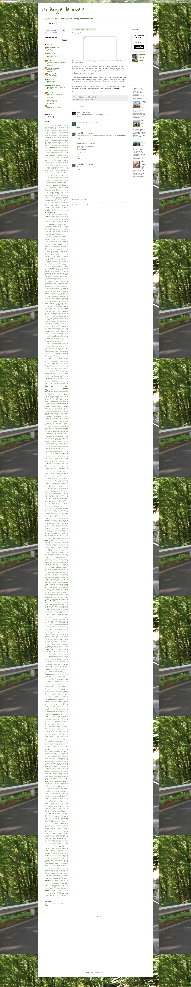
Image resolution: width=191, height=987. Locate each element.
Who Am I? (52, 24)
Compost (58, 289)
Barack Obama (62, 182)
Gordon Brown (57, 416)
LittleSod (59, 547)
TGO (48, 823)
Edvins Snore (51, 348)
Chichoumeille (48, 264)
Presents (49, 688)
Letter (59, 536)
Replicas (64, 716)
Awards (53, 174)
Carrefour (63, 238)
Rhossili (60, 723)
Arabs (46, 162)
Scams (58, 751)
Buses (46, 224)
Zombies (62, 895)
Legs (61, 531)
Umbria (52, 848)
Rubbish (49, 734)
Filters (65, 376)
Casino (59, 241)
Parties (55, 651)
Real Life (55, 709)
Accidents (52, 132)
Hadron (60, 433)
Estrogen (54, 360)
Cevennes (54, 253)
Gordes (50, 416)
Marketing (58, 567)
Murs (59, 609)
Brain (62, 213)
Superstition (57, 810)
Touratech (57, 835)
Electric (47, 351)
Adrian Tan (47, 135)
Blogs (65, 199)
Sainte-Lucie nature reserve (59, 743)
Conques (54, 294)
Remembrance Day (57, 714)
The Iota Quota (51, 93)
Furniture (53, 401)
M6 (55, 559)
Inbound (55, 476)
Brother (47, 218)
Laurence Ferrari (49, 523)
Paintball (66, 646)
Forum (58, 389)
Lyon (51, 559)
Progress (66, 691)
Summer (54, 808)
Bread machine (55, 214)
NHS (65, 622)
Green (66, 424)
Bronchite (64, 216)
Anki (48, 152)
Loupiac (49, 555)
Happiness (49, 436)
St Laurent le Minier (60, 796)
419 (61, 127)
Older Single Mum (52, 100)
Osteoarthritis (57, 642)
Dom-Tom (47, 328)
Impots (66, 473)
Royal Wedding (64, 733)
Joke (65, 495)
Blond (46, 200)
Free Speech (65, 393)
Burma (60, 223)
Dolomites (63, 326)
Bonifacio (66, 204)
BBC (65, 184)
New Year (50, 621)
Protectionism (48, 694)
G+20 (58, 401)
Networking (58, 619)
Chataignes (48, 258)
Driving (48, 338)
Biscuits (61, 194)
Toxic (59, 836)
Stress (66, 805)
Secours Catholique (61, 759)
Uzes (51, 852)
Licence (49, 538)
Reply (78, 117)
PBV (51, 654)
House (48, 463)
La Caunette (59, 506)
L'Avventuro (50, 505)
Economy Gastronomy (50, 346)
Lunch (57, 557)
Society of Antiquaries (56, 781)
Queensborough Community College (53, 703)
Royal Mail (56, 733)
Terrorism (58, 821)
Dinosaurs (53, 321)
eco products (48, 344)
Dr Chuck (47, 335)
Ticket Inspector (62, 830)
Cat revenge (48, 246)
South (58, 786)
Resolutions (54, 719)
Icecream (59, 470)
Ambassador (48, 148)
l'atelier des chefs (56, 503)
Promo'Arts (63, 693)
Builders (52, 219)
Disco (64, 323)
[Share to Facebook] (93, 97)
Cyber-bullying (48, 308)
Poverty (56, 684)
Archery (52, 162)
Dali (65, 310)
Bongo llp (59, 204)
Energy (53, 355)
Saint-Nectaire (58, 741)
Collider (49, 284)
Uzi (56, 852)
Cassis (64, 241)
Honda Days (143, 162)
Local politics (64, 549)
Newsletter (47, 622)
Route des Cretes (49, 731)
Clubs (60, 276)
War (54, 875)
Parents (59, 649)
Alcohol (56, 143)
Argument (47, 163)
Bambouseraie (63, 177)
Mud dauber (56, 607)
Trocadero (64, 845)
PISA (60, 666)
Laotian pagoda (62, 520)
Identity (51, 471)
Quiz (54, 704)
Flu (67, 383)
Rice (65, 723)
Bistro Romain (54, 195)
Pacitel (54, 646)
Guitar (50, 431)
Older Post (124, 202)
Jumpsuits (47, 498)
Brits (58, 216)
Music (60, 612)
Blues (67, 200)
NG (61, 622)
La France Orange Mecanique (54, 510)
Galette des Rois (51, 403)
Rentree (58, 716)
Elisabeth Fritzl (48, 353)
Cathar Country (64, 246)
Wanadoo (49, 875)
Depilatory (47, 316)
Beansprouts (63, 185)
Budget (59, 218)
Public (62, 694)
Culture (53, 306)
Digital (66, 318)
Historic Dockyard (62, 449)
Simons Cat (63, 770)
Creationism (58, 303)
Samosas (55, 746)
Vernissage (57, 860)
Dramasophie (55, 336)
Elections (64, 350)
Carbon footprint (56, 234)
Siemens (49, 770)
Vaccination (63, 852)
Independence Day (51, 480)
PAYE (46, 654)
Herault (47, 444)
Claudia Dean (55, 273)
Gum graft (56, 431)
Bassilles (60, 184)
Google (58, 414)
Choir (59, 266)
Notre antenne (48, 629)
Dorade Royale (56, 333)
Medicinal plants (49, 577)
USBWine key (61, 850)
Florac (56, 383)
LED (51, 531)
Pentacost (58, 656)
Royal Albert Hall (59, 731)
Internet (47, 485)
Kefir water (52, 500)
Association (48, 168)
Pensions (51, 656)
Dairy (61, 310)
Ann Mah (53, 152)
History (56, 451)
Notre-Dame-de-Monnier (60, 629)
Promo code (55, 693)
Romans (49, 728)
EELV (57, 348)
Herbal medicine (49, 446)
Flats (65, 380)
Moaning (53, 589)
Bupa (65, 221)
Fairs (52, 368)
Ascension (65, 165)
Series (48, 763)
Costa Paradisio (49, 299)
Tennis (52, 821)
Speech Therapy (62, 789)
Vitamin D (64, 868)
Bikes (52, 192)
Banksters (47, 182)
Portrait (55, 681)
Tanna (46, 816)
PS (54, 694)
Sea (65, 758)
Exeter (60, 363)
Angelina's (55, 150)
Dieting (61, 318)
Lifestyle (64, 540)
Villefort (64, 865)
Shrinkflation (48, 768)
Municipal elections (50, 609)
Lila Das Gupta (57, 544)
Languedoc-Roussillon (50, 520)
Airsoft (59, 142)
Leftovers (56, 531)
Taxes (55, 816)
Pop (56, 679)
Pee (88, 99)
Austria (57, 170)
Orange (49, 641)
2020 (51, 127)
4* (58, 127)
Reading (47, 709)
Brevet (61, 214)
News (64, 621)
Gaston (65, 406)
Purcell (59, 698)
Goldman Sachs (51, 414)
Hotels (59, 461)
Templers (47, 821)
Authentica (63, 170)
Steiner (47, 801)
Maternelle (57, 572)
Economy (64, 344)
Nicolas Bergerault (58, 624)
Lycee (62, 557)
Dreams (61, 336)
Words (46, 887)
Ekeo (67, 348)
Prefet (59, 686)
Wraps (51, 888)
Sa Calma (64, 736)
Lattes (64, 521)
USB (55, 850)
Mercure (54, 582)
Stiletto (52, 803)
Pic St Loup (65, 664)
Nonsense (53, 627)
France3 (61, 391)
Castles (54, 244)
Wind (48, 885)
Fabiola (65, 365)
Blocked (65, 197)
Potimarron (57, 683)
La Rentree (53, 513)
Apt (54, 160)
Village (58, 865)
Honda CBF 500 (58, 458)
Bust (58, 224)
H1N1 (54, 433)
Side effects (65, 768)
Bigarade (47, 192)
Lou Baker (57, 554)
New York (58, 621)
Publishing (47, 698)
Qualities (47, 701)
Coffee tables (50, 279)
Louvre (54, 555)
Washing (59, 875)
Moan (48, 589)
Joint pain (59, 495)
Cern (48, 253)
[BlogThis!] (89, 97)
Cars (52, 239)
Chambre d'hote (62, 254)
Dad (48, 310)
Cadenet (66, 226)
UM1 (48, 848)
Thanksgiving (63, 823)
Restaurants (48, 721)
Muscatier (55, 611)
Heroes (62, 446)
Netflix (52, 619)
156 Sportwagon (64, 123)
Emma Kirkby (65, 353)
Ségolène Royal (49, 761)
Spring (61, 791)
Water (51, 877)
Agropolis (60, 140)
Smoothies (60, 778)
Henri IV (55, 443)
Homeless (47, 456)
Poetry (66, 671)
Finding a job (48, 378)
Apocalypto (63, 159)
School (57, 755)
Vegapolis (64, 855)
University (63, 848)
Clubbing (55, 276)
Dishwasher (54, 325)
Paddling (60, 646)
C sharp (47, 226)
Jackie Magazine (61, 488)
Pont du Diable (57, 678)
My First (48, 614)
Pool (52, 679)
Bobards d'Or (59, 202)
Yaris (52, 892)
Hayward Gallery (49, 439)
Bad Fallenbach (55, 175)
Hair (65, 433)
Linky (65, 545)
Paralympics (65, 647)
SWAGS (47, 811)
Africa (46, 138)
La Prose (63, 511)
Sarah (78, 133)
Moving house (59, 606)
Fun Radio (63, 399)
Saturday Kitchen (57, 749)
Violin (61, 867)
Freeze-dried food (58, 394)
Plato (65, 668)
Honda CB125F (49, 458)
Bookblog (50, 61)
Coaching (66, 276)
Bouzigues (47, 210)
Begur (66, 189)
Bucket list (53, 218)
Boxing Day (63, 210)
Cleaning (47, 274)
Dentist (57, 314)
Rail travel (52, 706)
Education (65, 346)
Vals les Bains (63, 853)
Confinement (63, 293)
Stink (57, 803)
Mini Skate (65, 587)
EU (46, 361)
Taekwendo (65, 813)
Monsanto (64, 595)
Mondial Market (53, 594)
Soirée (51, 783)
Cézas (66, 253)
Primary (61, 688)
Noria (59, 627)
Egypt (62, 348)
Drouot (58, 338)
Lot (65, 552)
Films (60, 376)
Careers (49, 236)
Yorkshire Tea (48, 893)
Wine (53, 885)
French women (51, 396)
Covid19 (47, 301)
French (66, 394)
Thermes (47, 828)
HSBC (60, 465)
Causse (47, 249)
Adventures (48, 137)
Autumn (47, 172)
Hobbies (47, 453)
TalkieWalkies (57, 815)
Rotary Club (57, 729)
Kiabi (58, 500)
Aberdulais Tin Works (56, 130)
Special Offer (53, 789)
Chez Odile (63, 263)
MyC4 (53, 614)
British (66, 214)
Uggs (56, 846)
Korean (66, 501)
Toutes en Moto (51, 836)
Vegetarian (56, 856)
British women (51, 216)
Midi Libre (63, 585)
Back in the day (51, 81)
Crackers (64, 301)
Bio (62, 192)
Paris (65, 649)
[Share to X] (91, 97)
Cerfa (67, 251)
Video (65, 861)
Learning (60, 530)
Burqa (65, 223)
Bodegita (66, 202)
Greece (61, 424)
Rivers (59, 724)
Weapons (47, 878)
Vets (55, 861)
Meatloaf (59, 575)
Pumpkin (54, 698)
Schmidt (63, 753)
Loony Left (54, 552)
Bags (62, 175)
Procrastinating (48, 691)
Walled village (56, 873)
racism (59, 704)
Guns (62, 431)
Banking (64, 179)
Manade (64, 564)
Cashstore (53, 241)
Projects (49, 693)
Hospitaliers (65, 460)
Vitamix (47, 870)
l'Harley (64, 505)
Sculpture (59, 758)
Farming (55, 370)
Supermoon (49, 810)
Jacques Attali (57, 490)
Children (47, 266)
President (55, 688)
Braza (66, 213)
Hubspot (66, 465)
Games (59, 403)
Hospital (59, 460)
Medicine (57, 577)
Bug (46, 219)
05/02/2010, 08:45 (88, 133)
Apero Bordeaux (49, 159)
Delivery (55, 313)
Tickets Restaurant (56, 831)
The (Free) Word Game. (53, 101)
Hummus (64, 466)
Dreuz (66, 336)
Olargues (47, 636)
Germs (54, 411)
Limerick (64, 544)
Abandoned (63, 128)
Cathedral (49, 248)
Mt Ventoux (48, 607)
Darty (54, 311)
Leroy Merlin (54, 533)
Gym (67, 431)
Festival (61, 371)
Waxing (64, 877)
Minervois (52, 587)
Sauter (53, 751)
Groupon (58, 428)
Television (63, 820)
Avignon (47, 174)
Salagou (47, 744)
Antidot (52, 157)
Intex (58, 485)
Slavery (58, 774)
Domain (53, 328)
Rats (58, 708)
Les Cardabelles (49, 535)
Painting (49, 647)
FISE (65, 378)
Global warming (59, 413)
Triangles (54, 843)
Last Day (58, 521)
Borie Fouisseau (56, 207)
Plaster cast (59, 668)
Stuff (61, 806)
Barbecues (48, 184)
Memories (47, 580)
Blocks (46, 199)
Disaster (57, 323)
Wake (48, 871)
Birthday (54, 194)
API (57, 159)
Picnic (48, 666)
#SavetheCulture (49, 123)
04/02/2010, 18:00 (86, 112)
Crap (52, 303)
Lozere (64, 555)
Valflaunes (55, 853)
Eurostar (55, 361)
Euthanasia (65, 361)
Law (58, 525)
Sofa (46, 783)
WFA (58, 882)
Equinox (49, 358)
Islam (50, 486)
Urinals (91, 99)
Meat (53, 575)
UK (60, 847)
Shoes (46, 764)
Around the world (64, 163)
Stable (65, 798)
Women (64, 885)
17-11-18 (49, 125)
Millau (46, 587)
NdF (51, 617)
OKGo (56, 634)
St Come (65, 793)
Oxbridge (53, 644)
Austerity (52, 170)
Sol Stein (57, 783)
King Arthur (49, 501)
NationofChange (54, 616)
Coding (66, 278)
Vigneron (47, 865)
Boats (52, 202)
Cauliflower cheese (62, 248)
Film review (54, 376)
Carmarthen (56, 236)
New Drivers (65, 619)
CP (59, 301)
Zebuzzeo (52, 895)
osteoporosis (65, 642)
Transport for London (50, 841)
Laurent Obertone (51, 525)
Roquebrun (61, 728)
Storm (66, 803)
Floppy (51, 383)
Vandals (47, 855)
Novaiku (47, 631)
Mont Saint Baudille (58, 597)
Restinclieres (58, 721)
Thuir (55, 830)
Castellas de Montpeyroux (61, 243)
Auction (64, 168)
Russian (52, 736)
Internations (63, 483)
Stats (58, 800)
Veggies (64, 856)
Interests (47, 483)
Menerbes (64, 580)
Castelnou (47, 244)
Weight (56, 880)
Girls (46, 413)
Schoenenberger (49, 754)
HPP (56, 465)
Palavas (55, 647)
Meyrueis (66, 584)
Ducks (48, 340)
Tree (48, 843)
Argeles (64, 162)
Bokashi (49, 204)
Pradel (61, 684)
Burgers (55, 223)
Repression (47, 718)
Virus (54, 868)
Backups (47, 175)
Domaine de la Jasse (50, 329)
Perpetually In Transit (53, 74)
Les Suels (53, 536)
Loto (46, 554)
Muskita (66, 612)
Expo (60, 365)
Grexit (49, 426)
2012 (65, 125)
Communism (56, 288)
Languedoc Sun (62, 518)
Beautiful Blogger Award (50, 187)
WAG (67, 870)
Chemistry (47, 263)
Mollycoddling (60, 590)
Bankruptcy (56, 180)
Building (59, 219)
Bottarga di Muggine (51, 209)
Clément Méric (55, 274)
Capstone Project (60, 233)
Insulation (54, 481)
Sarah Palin (54, 748)
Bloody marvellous (59, 200)
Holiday (62, 453)
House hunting (64, 463)
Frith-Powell (60, 398)
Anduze (61, 148)
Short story (63, 764)
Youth (46, 895)
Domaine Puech (49, 331)
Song (46, 785)
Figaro (63, 375)
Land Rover (55, 516)
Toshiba (51, 835)
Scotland (47, 758)
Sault (65, 749)
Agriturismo (53, 140)
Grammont (49, 423)
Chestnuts (55, 263)
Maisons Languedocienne (60, 562)
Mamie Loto (55, 564)
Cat (65, 244)
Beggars (62, 189)
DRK (53, 338)
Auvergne (53, 172)
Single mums (59, 771)
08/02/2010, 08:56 (88, 164)
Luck (52, 557)
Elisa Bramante (63, 351)
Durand (60, 340)
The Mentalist (48, 825)
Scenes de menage (51, 753)
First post (60, 378)
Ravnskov (64, 708)
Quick (65, 703)
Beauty (59, 187)
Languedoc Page (49, 518)
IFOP (61, 471)
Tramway (49, 840)
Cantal (64, 231)
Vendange (56, 858)
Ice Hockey (52, 470)
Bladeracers (63, 195)
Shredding (63, 766)
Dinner (62, 319)
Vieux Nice (63, 863)
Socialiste (64, 779)
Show (46, 766)
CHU (59, 268)
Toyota (64, 836)
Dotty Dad (64, 333)
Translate (58, 33)
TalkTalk (64, 815)
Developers (54, 316)
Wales (53, 872)
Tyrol (51, 846)
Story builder (54, 805)
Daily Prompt (54, 310)
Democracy (63, 313)
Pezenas (47, 661)
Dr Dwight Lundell (56, 335)
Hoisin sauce (55, 453)
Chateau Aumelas (57, 258)
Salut (48, 746)
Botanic (64, 207)
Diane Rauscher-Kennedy (51, 318)
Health (56, 440)
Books (63, 205)
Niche (51, 624)
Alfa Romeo (63, 143)
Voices (56, 870)
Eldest (56, 350)
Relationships (63, 713)
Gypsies (49, 433)
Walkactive (65, 871)
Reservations (57, 718)
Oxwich (58, 644)
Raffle (46, 706)
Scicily (48, 756)
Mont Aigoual (48, 597)
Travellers (66, 841)
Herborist (56, 446)
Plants (52, 668)
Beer (52, 189)
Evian (48, 363)
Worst (46, 888)
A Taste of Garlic (49, 128)
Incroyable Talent (64, 478)
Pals (60, 647)
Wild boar (57, 883)
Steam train (63, 800)
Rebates (64, 709)
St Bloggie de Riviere (63, 9)
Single (52, 771)
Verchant (47, 860)
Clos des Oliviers (64, 274)
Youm (55, 893)
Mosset (52, 602)
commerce (49, 288)
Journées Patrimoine (62, 496)
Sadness (47, 738)
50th (65, 127)
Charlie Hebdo (56, 256)
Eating (53, 343)
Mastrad (49, 572)
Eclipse (65, 343)
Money (49, 596)
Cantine (47, 233)
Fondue (64, 385)
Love (59, 555)
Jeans (59, 493)
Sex (59, 763)
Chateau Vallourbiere (57, 259)
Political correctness (56, 673)
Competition (63, 288)
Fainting (47, 368)
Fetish (81, 99)
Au (53, 168)
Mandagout (48, 565)
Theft (65, 826)
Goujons (66, 419)
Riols (46, 724)
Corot (53, 298)
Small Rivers (53, 778)
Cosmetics (64, 298)
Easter (48, 343)
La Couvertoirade (57, 508)
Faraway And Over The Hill (53, 107)
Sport (56, 791)
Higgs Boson (61, 448)
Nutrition (64, 631)
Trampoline (65, 838)
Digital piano (50, 319)
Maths (64, 572)
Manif (55, 565)
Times (46, 833)
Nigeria (66, 624)
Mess (46, 584)
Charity (47, 256)
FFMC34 (57, 375)
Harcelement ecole (59, 436)
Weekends (48, 880)
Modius (53, 590)
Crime (54, 304)
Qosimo (65, 699)
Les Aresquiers (63, 533)
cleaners (64, 273)
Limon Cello (53, 545)
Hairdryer (47, 434)
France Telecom (53, 391)
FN (47, 385)
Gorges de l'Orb (56, 418)
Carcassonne (65, 234)
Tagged (49, 815)
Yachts (46, 892)
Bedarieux (65, 187)
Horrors (53, 460)
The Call (49, 49)
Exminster (66, 363)
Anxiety (57, 157)
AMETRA (55, 148)
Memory (54, 580)
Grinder (55, 426)
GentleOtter (54, 409)
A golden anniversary (52, 75)
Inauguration (48, 476)
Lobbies (57, 549)
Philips (46, 663)
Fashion (61, 370)
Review (49, 723)
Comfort (57, 286)
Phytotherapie (48, 664)
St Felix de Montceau (50, 795)
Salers (52, 744)
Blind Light (58, 197)
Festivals (53, 373)
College (66, 283)
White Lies (63, 882)
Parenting (50, 649)
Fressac (66, 396)
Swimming (60, 811)
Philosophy (55, 663)
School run (65, 754)
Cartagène (59, 239)
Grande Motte (58, 423)
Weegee (64, 878)
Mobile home (60, 589)
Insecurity (47, 481)
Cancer (59, 231)
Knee (61, 501)
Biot (66, 192)
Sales (57, 744)
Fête (59, 373)
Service (54, 763)
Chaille (54, 254)
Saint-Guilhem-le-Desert (58, 739)
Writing (47, 890)
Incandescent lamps (63, 476)
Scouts (53, 758)
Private (55, 689)
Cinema (54, 269)
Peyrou (64, 659)
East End (66, 341)
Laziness (63, 525)
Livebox (65, 547)
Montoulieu (63, 599)
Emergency (57, 353)
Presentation (65, 686)
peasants (64, 654)
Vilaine (53, 865)
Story (48, 805)
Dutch (46, 341)
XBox (65, 890)
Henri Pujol (63, 443)
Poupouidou (50, 684)
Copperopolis (63, 296)
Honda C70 (63, 456)
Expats (48, 365)
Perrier (46, 657)
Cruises (47, 306)
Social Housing (56, 779)
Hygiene (47, 468)
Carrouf (47, 239)
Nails (65, 614)
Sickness (59, 768)
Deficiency (47, 313)
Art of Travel (58, 165)
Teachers (66, 816)
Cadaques (53, 226)
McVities (66, 574)
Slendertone (48, 776)
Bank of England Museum (52, 179)
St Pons (59, 798)
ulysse (66, 846)
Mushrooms (53, 612)
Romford (55, 728)
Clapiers (65, 271)
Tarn (51, 816)
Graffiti (60, 421)
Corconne (47, 298)
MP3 (66, 606)
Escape (54, 358)
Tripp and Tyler (56, 845)
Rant (63, 706)
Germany (49, 411)
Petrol (53, 659)
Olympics (53, 637)
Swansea (53, 811)
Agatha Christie (54, 138)
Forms (54, 389)
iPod (46, 486)
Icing (64, 470)
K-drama (61, 498)
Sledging (64, 774)
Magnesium (58, 560)
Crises (59, 304)
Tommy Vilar (60, 833)
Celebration (48, 251)
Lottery (51, 554)
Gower (55, 421)
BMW (48, 202)
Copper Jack (55, 296)
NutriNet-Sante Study (56, 631)
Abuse (46, 132)
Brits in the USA (51, 53)
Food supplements (56, 386)
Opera (60, 639)
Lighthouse (47, 542)
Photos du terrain (51, 69)
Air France (53, 142)
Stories (61, 803)
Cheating (49, 261)
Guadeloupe (60, 429)
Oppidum (66, 639)
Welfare (47, 882)
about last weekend (52, 106)
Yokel (65, 892)
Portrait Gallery (62, 681)
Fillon (48, 376)
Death (64, 311)
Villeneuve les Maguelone (51, 867)
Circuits (59, 269)
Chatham (66, 259)
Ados (65, 133)
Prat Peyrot (53, 686)
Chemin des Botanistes (60, 261)
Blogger (52, 199)
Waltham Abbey (64, 873)
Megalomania (56, 579)
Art (52, 165)
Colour (55, 284)
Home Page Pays (62, 455)
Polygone (64, 674)
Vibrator (60, 861)
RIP (50, 724)
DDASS (59, 311)
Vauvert (53, 855)
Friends (54, 398)
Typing (46, 846)
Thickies (53, 828)
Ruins (61, 734)
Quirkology (47, 704)
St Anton (59, 793)
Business (52, 224)
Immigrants (60, 473)
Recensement (48, 711)
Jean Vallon (53, 493)
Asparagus (54, 167)
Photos (63, 663)
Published (64, 696)
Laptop (47, 521)
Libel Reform (65, 536)
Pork (60, 679)
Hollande (54, 455)
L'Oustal (53, 506)
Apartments (64, 157)
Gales (66, 401)
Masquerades (65, 570)
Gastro (46, 408)
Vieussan (56, 863)
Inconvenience (55, 478)
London (59, 550)
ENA (48, 355)
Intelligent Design (62, 481)
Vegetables (47, 856)
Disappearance (48, 323)
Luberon (47, 557)
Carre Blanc (55, 238)
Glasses (51, 413)
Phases (54, 661)
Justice (54, 498)
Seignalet (57, 761)
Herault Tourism (62, 444)
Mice (48, 585)
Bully (54, 221)
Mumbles (63, 607)
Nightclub (49, 626)
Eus (60, 361)
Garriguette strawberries (50, 406)
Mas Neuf (52, 570)
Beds (48, 189)
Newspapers (55, 622)
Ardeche (59, 162)
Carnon (47, 238)
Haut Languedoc (61, 438)
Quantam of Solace (56, 701)
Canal (54, 231)
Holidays (47, 455)
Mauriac (54, 574)
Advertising (56, 137)
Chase (64, 256)
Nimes (61, 626)
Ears (61, 341)
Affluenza (64, 137)
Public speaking (55, 696)
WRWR (54, 890)
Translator (56, 840)
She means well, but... (53, 47)
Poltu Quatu (56, 674)
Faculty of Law (57, 366)
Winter (58, 885)
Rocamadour (65, 726)
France (85, 99)
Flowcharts (62, 383)
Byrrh (65, 224)
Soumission (52, 785)
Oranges (55, 641)
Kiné (67, 500)
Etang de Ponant (62, 360)
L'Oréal (47, 506)
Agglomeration (63, 138)
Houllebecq (65, 461)
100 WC (57, 123)
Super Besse (65, 808)
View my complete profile (141, 59)
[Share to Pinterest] (95, 97)
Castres (60, 244)
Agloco (46, 140)
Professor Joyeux (58, 691)
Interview (53, 485)
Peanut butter (57, 654)
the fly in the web (82, 122)
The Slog (51, 826)
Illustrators (53, 473)
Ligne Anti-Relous (113, 66)
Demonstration (48, 314)
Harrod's (52, 438)
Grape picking (54, 424)
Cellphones (55, 251)
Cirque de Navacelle (56, 271)
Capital (52, 233)
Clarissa (47, 273)
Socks (64, 781)
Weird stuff (63, 880)
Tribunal (60, 843)
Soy (48, 788)
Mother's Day (48, 604)
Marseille (61, 569)
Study (55, 806)
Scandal (64, 751)
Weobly (53, 882)
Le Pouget (55, 528)
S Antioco (58, 736)
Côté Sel (57, 299)
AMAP (59, 147)
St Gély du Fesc (61, 795)
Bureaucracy (48, 223)
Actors (65, 132)
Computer (53, 291)
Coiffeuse (62, 279)
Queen (64, 701)
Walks (48, 873)
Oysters (49, 646)
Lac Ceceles (60, 515)
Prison (49, 689)
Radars (64, 704)
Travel (59, 841)
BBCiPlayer (47, 185)
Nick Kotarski (81, 143)
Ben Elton (56, 190)
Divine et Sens (62, 325)
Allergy (55, 145)
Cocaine (49, 278)
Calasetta (59, 228)
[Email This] (88, 97)
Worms (64, 887)
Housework (50, 465)
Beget (56, 189)
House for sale (55, 463)
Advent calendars (63, 135)
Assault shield (63, 167)
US (51, 850)
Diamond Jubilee (63, 316)
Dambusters (48, 311)
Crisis (65, 304)
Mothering (64, 604)
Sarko (66, 748)
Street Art (61, 805)
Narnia (46, 616)
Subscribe (138, 47)
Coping (48, 296)
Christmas (50, 268)
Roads (58, 726)
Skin (65, 773)
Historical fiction (48, 451)
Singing (47, 771)
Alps (46, 147)
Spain (62, 788)
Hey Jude (53, 448)
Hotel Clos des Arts (51, 461)
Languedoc (63, 516)
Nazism (47, 617)
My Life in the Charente (53, 85)
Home (45, 24)
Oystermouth (65, 644)
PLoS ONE (55, 669)
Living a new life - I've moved (143, 104)
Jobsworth (53, 495)
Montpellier (48, 601)
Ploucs (62, 669)
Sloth (63, 776)
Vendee (64, 858)
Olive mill (61, 636)
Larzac (52, 521)
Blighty (52, 197)
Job (48, 495)
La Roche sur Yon (62, 513)
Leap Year (53, 530)
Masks (58, 570)
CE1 (59, 249)
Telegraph (49, 820)
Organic (64, 641)
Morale (46, 602)
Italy (52, 488)
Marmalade (54, 569)
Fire (55, 378)
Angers (61, 150)
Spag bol (57, 788)
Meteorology (58, 584)
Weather (55, 878)
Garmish (65, 404)
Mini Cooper (58, 587)
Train (52, 838)
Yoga (60, 892)
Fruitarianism (50, 399)
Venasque (47, 858)
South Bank (65, 786)
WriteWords (63, 888)
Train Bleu (58, 838)
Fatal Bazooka (53, 371)
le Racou (63, 528)
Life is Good (57, 540)
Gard (46, 404)
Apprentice (47, 160)
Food (47, 386)
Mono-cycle (56, 595)
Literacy (47, 547)
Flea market (56, 381)
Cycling (55, 308)
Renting (53, 716)
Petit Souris (61, 657)
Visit (58, 868)
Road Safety (52, 726)
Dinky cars (57, 319)
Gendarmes (57, 408)
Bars (54, 184)
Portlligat (49, 681)
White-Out (47, 883)
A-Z (57, 128)
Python (59, 699)
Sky (54, 774)
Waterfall (58, 877)
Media (64, 575)
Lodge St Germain (50, 550)
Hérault (53, 445)
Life (46, 540)
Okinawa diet (63, 634)
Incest (48, 478)
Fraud (58, 393)
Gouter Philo (50, 421)
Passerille (56, 653)
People (64, 656)
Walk (59, 871)
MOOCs (64, 601)
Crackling (47, 303)
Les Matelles (60, 535)
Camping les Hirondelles (60, 229)
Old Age (54, 636)
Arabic (65, 160)
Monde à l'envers (56, 592)
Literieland (53, 547)
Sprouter (53, 793)
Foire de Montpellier (55, 385)
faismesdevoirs (58, 368)
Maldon (47, 564)
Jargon (62, 491)
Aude (46, 170)
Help (65, 441)
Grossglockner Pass (49, 428)
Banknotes (47, 180)
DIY (52, 326)
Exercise (53, 363)
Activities (59, 132)
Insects (65, 480)
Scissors (59, 756)
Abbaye (47, 130)
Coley (62, 281)
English (59, 355)
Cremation (65, 303)
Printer (66, 688)
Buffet (65, 218)
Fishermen (59, 380)
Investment (64, 485)
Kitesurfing (56, 501)
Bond (54, 204)
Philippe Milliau (62, 661)
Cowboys (54, 301)
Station (53, 800)
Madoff (52, 560)
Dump (53, 340)
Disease (47, 325)
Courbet (64, 299)
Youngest (62, 893)
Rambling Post (138, 88)
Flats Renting (48, 381)
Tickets (46, 831)
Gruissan (65, 428)
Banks (64, 180)
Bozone (57, 213)
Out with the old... (143, 122)
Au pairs (59, 168)
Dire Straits (59, 321)
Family (64, 368)
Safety (54, 738)
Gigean (59, 411)
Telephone (56, 820)
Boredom (47, 207)
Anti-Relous (61, 153)
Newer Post (76, 202)
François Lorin (52, 393)
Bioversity (47, 194)
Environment (56, 356)
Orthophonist (48, 642)
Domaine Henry (62, 329)
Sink (65, 771)
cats (55, 248)
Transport (64, 840)
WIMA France (65, 883)
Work (52, 887)
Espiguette (60, 358)
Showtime (54, 766)
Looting (61, 552)
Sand (61, 746)
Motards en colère (61, 602)
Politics (49, 674)
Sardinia (61, 748)
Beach (55, 185)
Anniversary (59, 152)
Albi (52, 143)
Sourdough (52, 786)
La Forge (64, 508)
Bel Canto (49, 190)
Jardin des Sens (55, 491)
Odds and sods (49, 634)
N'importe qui (60, 614)
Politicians (65, 673)
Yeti (56, 892)
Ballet (67, 175)
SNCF (66, 778)
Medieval (64, 577)
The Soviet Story (58, 826)
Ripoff (54, 724)
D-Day (66, 308)
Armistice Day (55, 163)
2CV (55, 127)
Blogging (58, 199)
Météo (51, 584)
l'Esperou (58, 505)
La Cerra (66, 506)
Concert (47, 293)
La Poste (56, 511)
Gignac (65, 411)
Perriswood (53, 657)
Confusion (47, 294)
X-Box (60, 890)
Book (48, 205)
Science (54, 756)
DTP (67, 338)
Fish (46, 380)
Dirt (65, 321)
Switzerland (51, 813)
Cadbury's (60, 226)
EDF (59, 346)
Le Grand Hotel (61, 526)
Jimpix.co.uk (65, 493)
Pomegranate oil (49, 676)
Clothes (49, 276)
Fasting (66, 370)
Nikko (56, 626)
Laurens (57, 523)
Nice (46, 624)
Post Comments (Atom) (86, 205)
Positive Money (48, 683)
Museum (47, 612)
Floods (46, 383)
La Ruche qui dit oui (50, 515)
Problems (63, 689)
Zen (57, 895)
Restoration (65, 721)
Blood (51, 200)
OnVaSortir (53, 639)
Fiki (67, 375)
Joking (46, 496)
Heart (62, 439)
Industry (59, 480)
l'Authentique (65, 503)
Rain (58, 706)
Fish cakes (52, 380)
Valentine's (47, 853)
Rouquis (64, 729)
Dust (65, 340)
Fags (65, 366)
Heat (53, 441)
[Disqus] (121, 943)
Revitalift (55, 723)
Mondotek (61, 594)
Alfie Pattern (48, 145)
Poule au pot (65, 683)
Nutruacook (48, 632)
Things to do (59, 828)
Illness (46, 473)
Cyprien (61, 308)
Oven (48, 644)
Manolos (61, 565)
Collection (60, 283)
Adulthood (54, 135)
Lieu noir (64, 538)
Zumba (52, 897)
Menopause (48, 582)
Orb (59, 641)
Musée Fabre (62, 611)
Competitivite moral (49, 289)
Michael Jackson (55, 585)
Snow (48, 779)
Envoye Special (64, 356)
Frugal (66, 398)
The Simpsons (56, 825)
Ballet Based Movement (52, 177)
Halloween (60, 434)
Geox (61, 409)
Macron (60, 559)
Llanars (51, 549)
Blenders (47, 197)
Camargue (65, 228)
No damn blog (51, 80)
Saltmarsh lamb (64, 744)
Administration (48, 133)
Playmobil (47, 669)
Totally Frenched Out (53, 68)
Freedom (49, 394)
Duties (51, 341)
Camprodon (48, 231)
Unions (57, 848)
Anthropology (54, 153)
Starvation (47, 800)
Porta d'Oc (65, 679)
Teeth (62, 818)
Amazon (65, 147)
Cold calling (55, 281)
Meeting (47, 579)
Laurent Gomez (64, 523)
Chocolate (53, 266)
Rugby (55, 734)
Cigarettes (47, 269)
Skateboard (48, 773)
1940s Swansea (57, 125)
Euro (50, 361)
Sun (59, 808)
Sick (54, 768)
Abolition (65, 130)
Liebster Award (56, 538)
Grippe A (63, 426)
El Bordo (49, 350)
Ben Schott (63, 190)
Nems (63, 617)
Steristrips (61, 801)
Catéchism (56, 246)
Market (52, 567)
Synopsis (59, 813)
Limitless (47, 545)
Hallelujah (54, 434)
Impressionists (51, 475)
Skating (55, 773)
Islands (55, 486)
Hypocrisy (53, 468)
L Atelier (48, 503)
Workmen (58, 887)
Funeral (47, 401)
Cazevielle (53, 249)
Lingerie (60, 545)
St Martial (53, 798)
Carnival (64, 236)
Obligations (55, 632)
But (61, 224)
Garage (65, 403)
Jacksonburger (48, 490)
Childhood (63, 264)
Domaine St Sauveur (61, 331)
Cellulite (61, 251)
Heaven (59, 441)
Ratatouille (52, 708)
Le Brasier (53, 526)
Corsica (58, 298)
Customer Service (62, 306)
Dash (78, 112)
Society (47, 781)
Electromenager (54, 351)
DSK (63, 338)
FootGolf (49, 389)
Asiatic (48, 167)
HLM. (65, 451)
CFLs (48, 254)
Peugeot (59, 659)
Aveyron (64, 172)
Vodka (52, 870)
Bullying (59, 221)
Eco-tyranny (57, 344)
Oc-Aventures (62, 632)
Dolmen (57, 326)
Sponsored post (49, 791)
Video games (48, 863)
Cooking (60, 295)
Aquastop (59, 160)
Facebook (47, 366)
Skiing (60, 773)
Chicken (56, 264)
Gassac (59, 406)
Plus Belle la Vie (59, 671)
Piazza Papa (57, 664)
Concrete (54, 293)
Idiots (56, 471)
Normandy (64, 627)
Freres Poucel (59, 396)
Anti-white (60, 155)
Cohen (56, 279)
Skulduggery (48, 774)
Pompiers (60, 676)
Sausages (47, 751)
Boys (47, 213)
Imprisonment (62, 475)
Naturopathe (63, 616)
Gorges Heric (54, 419)
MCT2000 (60, 574)
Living (46, 549)
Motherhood (57, 604)
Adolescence (58, 133)
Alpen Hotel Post (62, 145)
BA (58, 174)
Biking (57, 192)
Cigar (65, 268)
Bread (77, 99)
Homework (55, 456)
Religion (47, 714)
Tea (60, 816)
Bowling (55, 210)
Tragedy (47, 838)
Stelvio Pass (54, 801)
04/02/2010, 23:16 (92, 122)
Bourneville (63, 209)
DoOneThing (48, 333)
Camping (49, 229)
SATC (48, 749)
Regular (55, 713)
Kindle (62, 500)
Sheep (64, 763)
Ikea (65, 471)
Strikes (49, 806)
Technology (49, 818)
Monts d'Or (58, 601)
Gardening (52, 404)
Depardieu (63, 314)
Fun (56, 399)
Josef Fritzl (52, 496)
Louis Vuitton (65, 554)
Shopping (54, 765)
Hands (66, 434)
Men (59, 580)
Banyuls (54, 182)
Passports (63, 653)
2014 (46, 127)
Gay (52, 408)
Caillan (48, 228)
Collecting (53, 283)
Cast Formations (49, 243)
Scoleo (65, 756)
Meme (64, 579)
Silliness (56, 770)
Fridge (48, 398)
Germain (66, 409)
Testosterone (65, 821)
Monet (66, 594)
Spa (51, 788)
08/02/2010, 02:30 (90, 143)
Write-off (57, 888)
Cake (53, 228)
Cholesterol (65, 266)
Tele (67, 818)
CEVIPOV (61, 253)
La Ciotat (49, 508)
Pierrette (55, 666)
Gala (62, 401)
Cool (67, 294)
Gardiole (59, 404)
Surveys (64, 810)
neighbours (56, 617)
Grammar (66, 421)
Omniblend (60, 637)
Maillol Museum (48, 562)
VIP (65, 867)
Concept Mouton (62, 291)
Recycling (62, 711)
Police (48, 673)
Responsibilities (63, 719)
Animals (66, 150)
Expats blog (54, 365)
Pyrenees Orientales (50, 699)
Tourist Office (65, 835)
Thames (56, 823)
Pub (58, 694)
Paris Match (48, 651)
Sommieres (63, 783)
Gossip (60, 419)
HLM (61, 451)
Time (65, 831)
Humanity (58, 466)
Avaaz (58, 172)
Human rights (50, 466)
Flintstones (64, 381)
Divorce (47, 326)
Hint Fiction (53, 449)
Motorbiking (49, 606)
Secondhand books (50, 759)
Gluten (66, 413)
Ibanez (46, 470)
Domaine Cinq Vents (62, 328)
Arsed (48, 165)
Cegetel (64, 249)
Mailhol (64, 560)
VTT (61, 870)
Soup (59, 785)
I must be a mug (62, 468)
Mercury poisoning (62, 582)
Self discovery (65, 761)
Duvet (56, 341)
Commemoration (64, 286)
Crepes (48, 304)
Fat (47, 371)
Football (66, 386)
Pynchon (65, 698)
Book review (56, 205)
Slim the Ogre (56, 776)
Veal (58, 855)
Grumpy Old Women (50, 429)
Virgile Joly (47, 868)
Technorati (56, 818)
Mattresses (47, 574)
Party (62, 651)
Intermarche (55, 483)
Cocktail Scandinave (58, 278)
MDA (48, 575)
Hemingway (48, 443)
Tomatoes (53, 833)
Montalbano (55, 599)
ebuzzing (59, 343)
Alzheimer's (52, 147)
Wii (52, 883)
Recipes (55, 711)
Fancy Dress (48, 370)
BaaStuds (64, 174)
